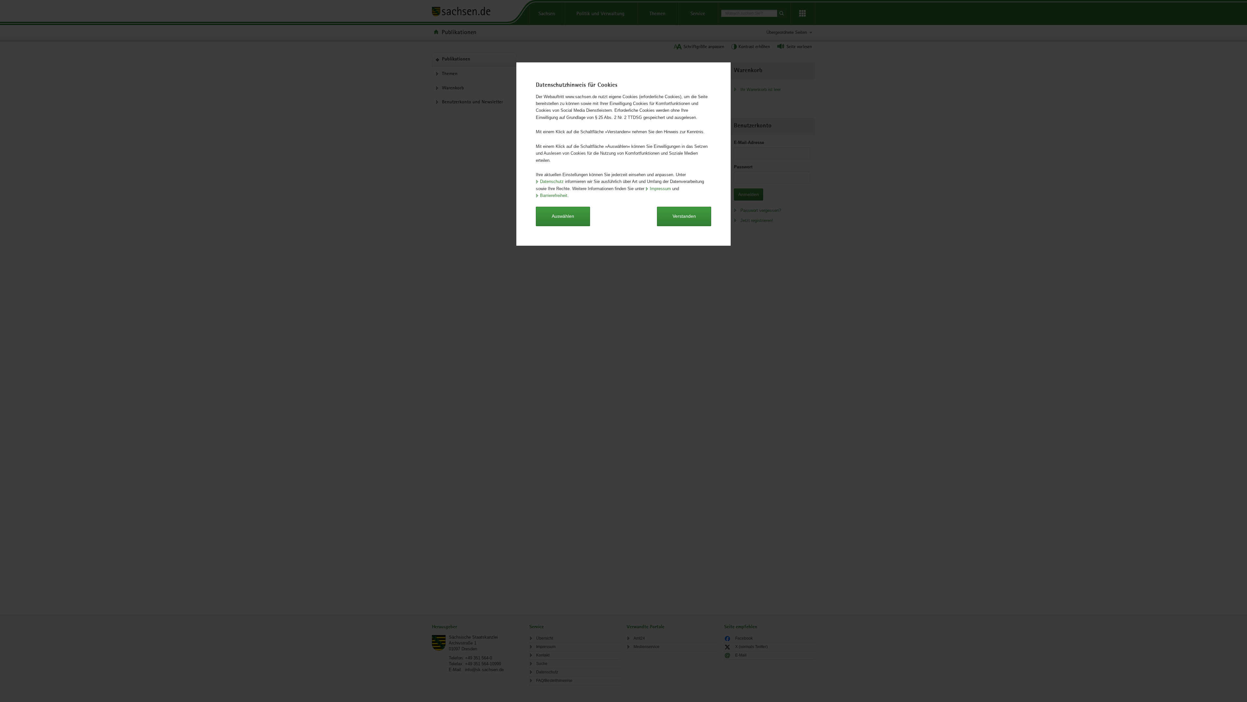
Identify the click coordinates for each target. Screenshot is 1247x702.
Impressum (660, 188)
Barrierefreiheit (553, 195)
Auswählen (563, 216)
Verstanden (684, 216)
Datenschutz (552, 181)
